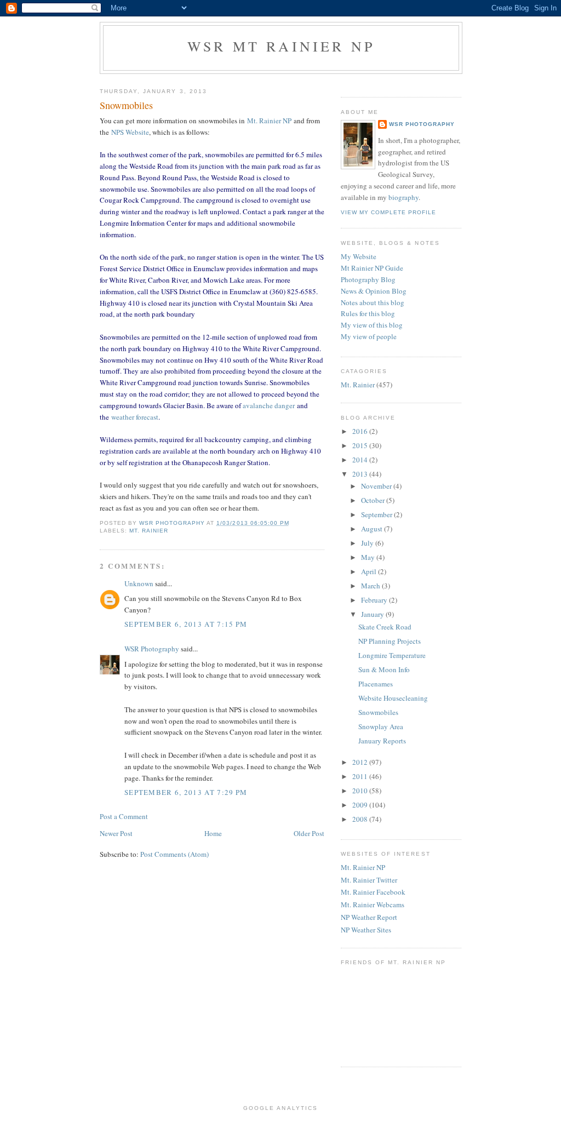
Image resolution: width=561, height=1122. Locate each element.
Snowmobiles (378, 712)
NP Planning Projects (389, 641)
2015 (360, 445)
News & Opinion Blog (374, 291)
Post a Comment (124, 816)
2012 (360, 762)
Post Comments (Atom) (174, 854)
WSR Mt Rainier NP (281, 46)
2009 (360, 805)
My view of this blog (372, 325)
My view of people (369, 336)
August (372, 529)
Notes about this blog (372, 302)
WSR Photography (151, 649)
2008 (360, 819)
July (368, 543)
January (373, 614)
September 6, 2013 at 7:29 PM (185, 792)
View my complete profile (388, 212)
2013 (360, 474)
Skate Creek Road (384, 627)
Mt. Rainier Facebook (373, 892)
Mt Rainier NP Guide (372, 268)
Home (213, 833)
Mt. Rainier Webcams (372, 904)
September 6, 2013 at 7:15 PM (185, 624)
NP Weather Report (369, 917)
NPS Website (130, 132)
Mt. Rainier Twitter (369, 880)
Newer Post (116, 833)
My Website (358, 256)
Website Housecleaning (393, 698)
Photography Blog (368, 279)
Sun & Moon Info (384, 669)
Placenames (375, 684)
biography (403, 197)
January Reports (382, 741)
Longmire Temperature (392, 655)
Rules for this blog (368, 313)
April (369, 571)
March (371, 586)
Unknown (138, 583)
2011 (360, 776)
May (368, 557)
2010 (360, 790)
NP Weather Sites (366, 930)
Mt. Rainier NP (269, 120)
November (377, 486)
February (375, 600)
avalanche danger (269, 405)
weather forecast (134, 417)
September (377, 514)
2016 (360, 431)
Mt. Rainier (148, 531)
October (373, 500)
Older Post (309, 833)
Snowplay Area (380, 726)
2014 (360, 460)
